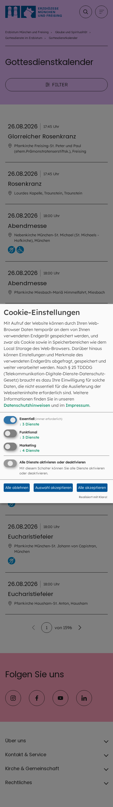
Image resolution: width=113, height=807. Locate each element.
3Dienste (29, 424)
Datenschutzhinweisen (27, 405)
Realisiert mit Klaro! (93, 497)
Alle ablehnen (16, 487)
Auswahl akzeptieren (53, 487)
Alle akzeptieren (92, 487)
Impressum (77, 405)
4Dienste (29, 450)
